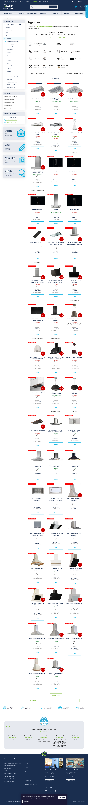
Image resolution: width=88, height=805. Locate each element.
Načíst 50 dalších (55, 695)
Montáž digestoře (8, 105)
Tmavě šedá (73, 324)
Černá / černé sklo (75, 286)
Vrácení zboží (13, 1)
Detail (37, 113)
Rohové (8, 63)
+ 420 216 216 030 (11, 120)
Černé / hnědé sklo (37, 397)
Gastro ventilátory (11, 47)
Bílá (36, 138)
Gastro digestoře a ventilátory (13, 41)
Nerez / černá (37, 286)
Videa (26, 776)
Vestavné (9, 52)
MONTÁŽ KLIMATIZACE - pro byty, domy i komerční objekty (12, 764)
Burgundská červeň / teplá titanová (75, 362)
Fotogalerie (28, 780)
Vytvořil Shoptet (76, 801)
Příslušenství (10, 49)
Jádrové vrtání (7, 108)
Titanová (78, 324)
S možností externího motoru (13, 76)
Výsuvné (8, 55)
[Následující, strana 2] (78, 700)
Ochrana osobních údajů (31, 784)
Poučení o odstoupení (9, 781)
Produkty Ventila (10, 24)
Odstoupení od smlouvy (10, 776)
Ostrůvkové (9, 66)
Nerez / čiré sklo (56, 470)
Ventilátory (8, 27)
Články (26, 771)
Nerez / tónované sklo (74, 539)
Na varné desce (10, 79)
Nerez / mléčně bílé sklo (77, 609)
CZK (72, 1)
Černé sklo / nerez (73, 286)
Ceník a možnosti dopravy (10, 773)
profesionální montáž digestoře (45, 26)
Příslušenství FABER (11, 87)
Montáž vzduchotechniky (10, 96)
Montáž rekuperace (9, 99)
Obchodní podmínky (9, 771)
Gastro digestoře (11, 44)
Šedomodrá (71, 324)
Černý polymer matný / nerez (73, 397)
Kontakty (21, 1)
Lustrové (9, 68)
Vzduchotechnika (10, 30)
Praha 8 (39, 1)
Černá (74, 138)
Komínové (9, 60)
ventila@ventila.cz (11, 122)
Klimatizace (9, 36)
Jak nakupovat (7, 768)
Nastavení (26, 801)
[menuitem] (9, 13)
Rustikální (9, 71)
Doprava (6, 1)
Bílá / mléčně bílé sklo (74, 609)
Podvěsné (9, 57)
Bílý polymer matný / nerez (75, 397)
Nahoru (34, 700)
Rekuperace (9, 33)
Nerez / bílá (57, 504)
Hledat (53, 7)
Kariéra (27, 767)
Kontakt (27, 763)
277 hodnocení (44, 731)
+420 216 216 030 (60, 37)
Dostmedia (83, 801)
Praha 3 (44, 1)
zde (54, 798)
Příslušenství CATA (11, 84)
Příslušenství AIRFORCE (12, 82)
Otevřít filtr (56, 78)
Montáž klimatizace (9, 102)
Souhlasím (62, 797)
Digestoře (8, 38)
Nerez (38, 138)
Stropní (8, 74)
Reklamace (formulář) (9, 779)
